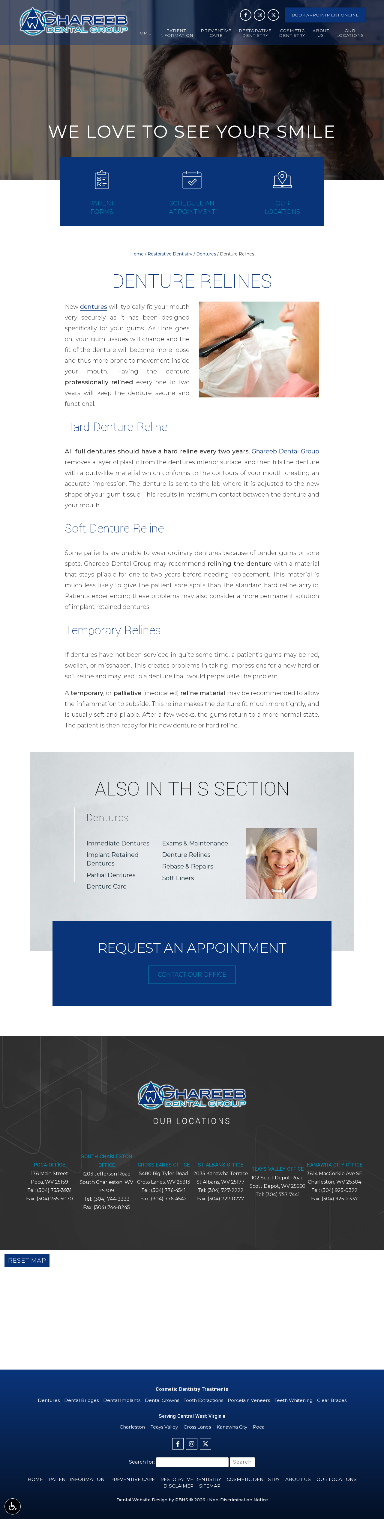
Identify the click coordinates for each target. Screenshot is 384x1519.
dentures (93, 306)
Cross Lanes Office (164, 1165)
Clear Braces (331, 1400)
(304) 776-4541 (168, 1190)
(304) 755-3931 (54, 1190)
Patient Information (77, 1479)
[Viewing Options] (12, 1506)
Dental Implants (121, 1400)
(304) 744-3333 (111, 1199)
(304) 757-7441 (282, 1194)
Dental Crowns (162, 1400)
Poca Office (49, 1165)
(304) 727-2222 (225, 1190)
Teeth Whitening (293, 1400)
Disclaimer (179, 1486)
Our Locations (336, 1479)
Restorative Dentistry (170, 254)
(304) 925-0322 (339, 1190)
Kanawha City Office (334, 1165)
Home (144, 33)
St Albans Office (220, 1165)
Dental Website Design (141, 1500)
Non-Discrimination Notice (238, 1500)
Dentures (206, 254)
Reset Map (27, 1260)
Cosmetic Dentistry (253, 1479)
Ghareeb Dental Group (285, 451)
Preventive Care (132, 1479)
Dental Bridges (81, 1400)
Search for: (142, 1462)
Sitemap (209, 1486)
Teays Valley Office (277, 1169)
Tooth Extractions (203, 1400)
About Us (298, 1479)
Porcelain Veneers (249, 1400)
